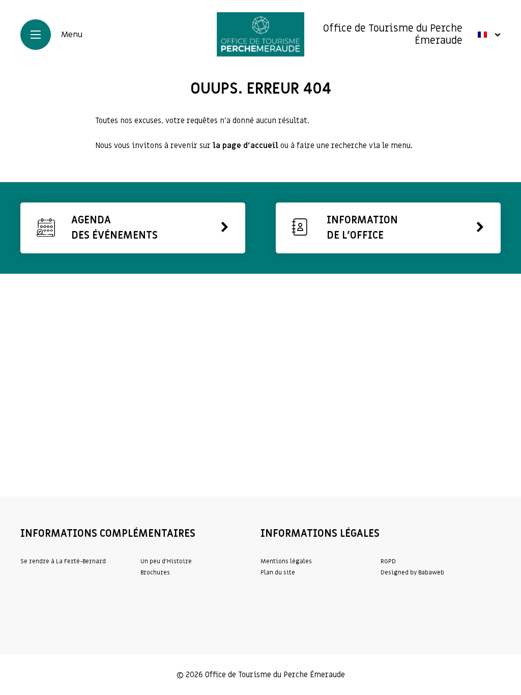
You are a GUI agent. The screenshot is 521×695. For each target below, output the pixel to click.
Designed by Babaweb (412, 572)
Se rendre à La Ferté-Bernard (63, 561)
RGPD (388, 561)
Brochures (155, 572)
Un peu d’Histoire (166, 561)
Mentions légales (286, 561)
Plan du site (277, 572)
